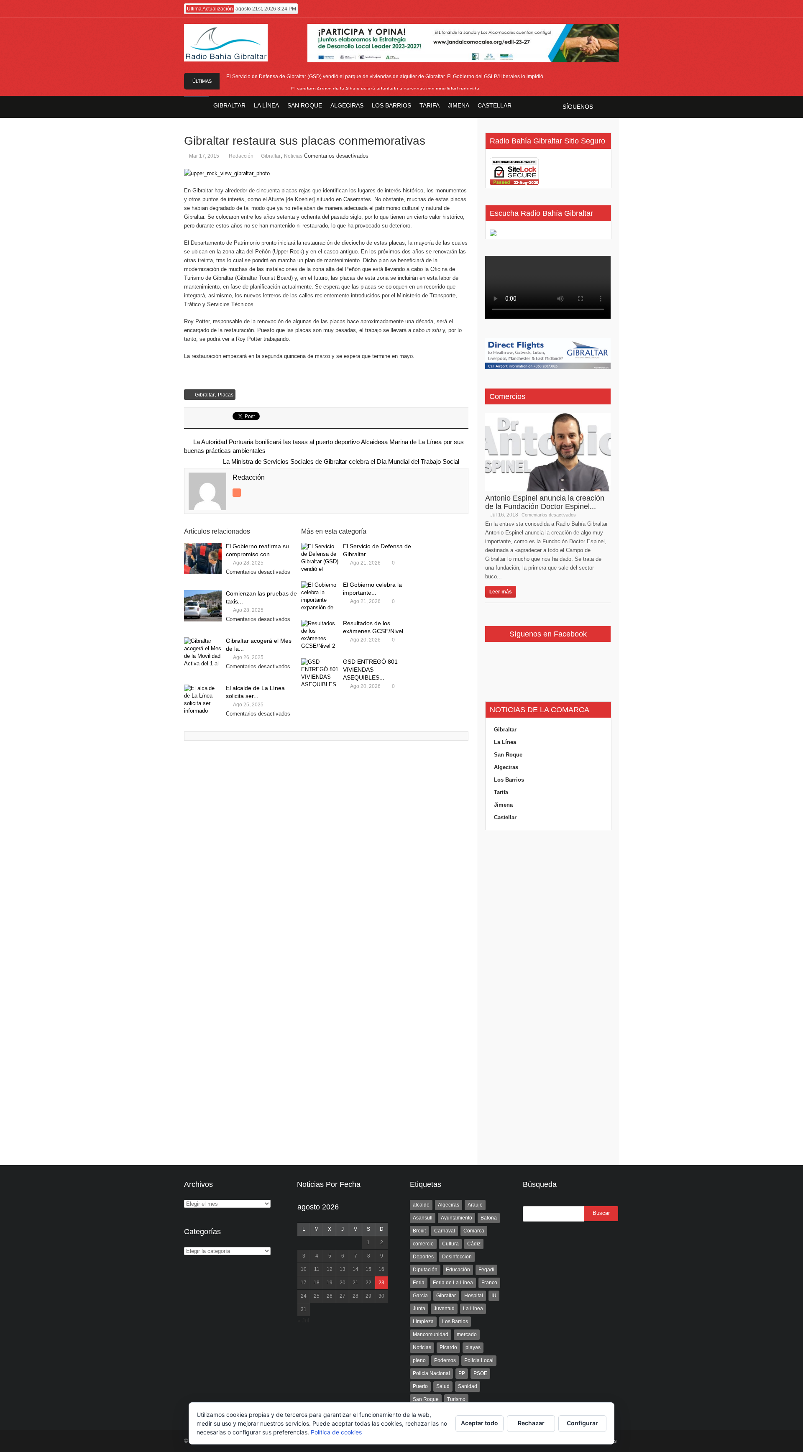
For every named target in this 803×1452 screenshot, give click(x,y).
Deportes (423, 1257)
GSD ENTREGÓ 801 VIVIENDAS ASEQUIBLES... (370, 669)
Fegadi (486, 1270)
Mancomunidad (430, 1334)
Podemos (445, 1360)
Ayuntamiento (456, 1218)
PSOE (480, 1373)
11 (317, 1269)
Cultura (450, 1244)
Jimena (503, 805)
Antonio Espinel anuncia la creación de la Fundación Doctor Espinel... (544, 502)
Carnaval (444, 1231)
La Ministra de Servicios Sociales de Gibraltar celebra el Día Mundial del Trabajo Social (341, 461)
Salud (443, 1386)
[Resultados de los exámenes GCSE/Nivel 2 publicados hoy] (320, 635)
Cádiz (474, 1244)
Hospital (473, 1296)
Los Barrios (509, 780)
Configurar (582, 1422)
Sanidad (467, 1386)
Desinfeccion (457, 1257)
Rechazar (531, 1422)
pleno (419, 1360)
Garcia (420, 1296)
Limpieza (423, 1321)
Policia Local (479, 1360)
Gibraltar (271, 156)
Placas (225, 395)
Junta (419, 1308)
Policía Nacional (431, 1373)
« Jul (303, 1320)
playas (473, 1347)
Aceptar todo (479, 1422)
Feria (419, 1283)
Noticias (293, 156)
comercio (423, 1244)
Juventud (444, 1308)
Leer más (500, 592)
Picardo (448, 1347)
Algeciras (506, 767)
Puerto (420, 1386)
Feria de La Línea (453, 1283)
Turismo (456, 1399)
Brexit (419, 1231)
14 (355, 1269)
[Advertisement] (548, 997)
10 (304, 1269)
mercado (467, 1334)
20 (342, 1283)
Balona (489, 1218)
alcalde (421, 1205)
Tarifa (501, 792)
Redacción (241, 156)
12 (329, 1269)
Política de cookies (336, 1432)
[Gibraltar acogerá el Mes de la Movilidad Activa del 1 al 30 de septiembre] (203, 653)
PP (461, 1373)
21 (355, 1283)
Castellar (505, 817)
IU (493, 1296)
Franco (489, 1283)
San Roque (508, 755)
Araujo (475, 1205)
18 (317, 1283)
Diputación (425, 1270)
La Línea (505, 742)
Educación (458, 1270)
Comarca (473, 1231)
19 (329, 1283)
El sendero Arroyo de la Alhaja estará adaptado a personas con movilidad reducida (385, 89)
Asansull (422, 1218)
